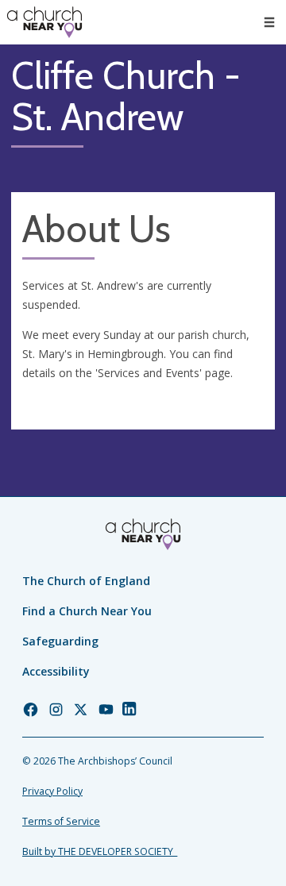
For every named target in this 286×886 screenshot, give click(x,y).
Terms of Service (61, 821)
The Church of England (86, 580)
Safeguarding (60, 641)
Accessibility (56, 671)
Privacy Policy (52, 791)
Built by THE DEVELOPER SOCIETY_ (99, 851)
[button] (269, 22)
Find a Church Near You (87, 610)
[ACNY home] (44, 22)
